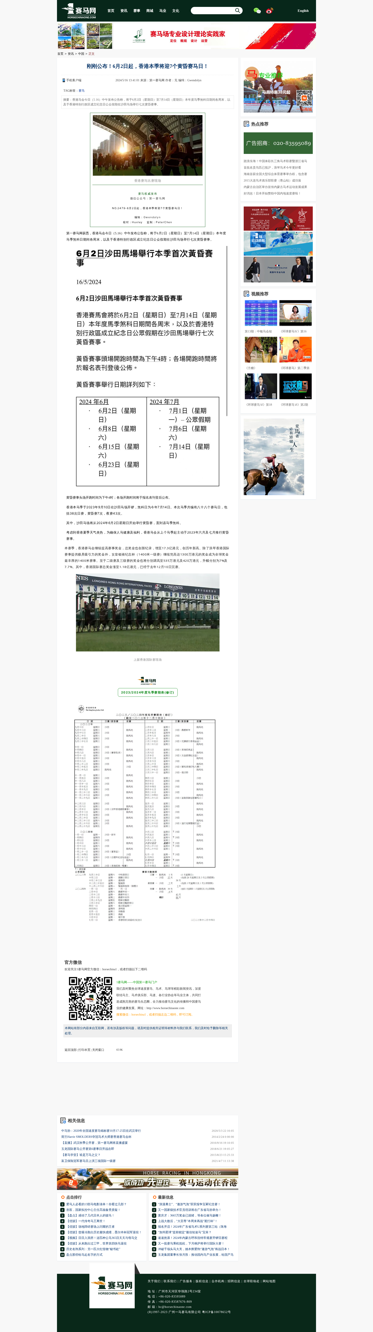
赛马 (82, 90)
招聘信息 (234, 1281)
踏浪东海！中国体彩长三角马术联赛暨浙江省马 (275, 161)
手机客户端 (73, 80)
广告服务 (186, 1281)
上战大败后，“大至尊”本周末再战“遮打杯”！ (188, 1221)
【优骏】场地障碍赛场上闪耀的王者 (90, 1226)
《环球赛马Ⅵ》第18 (258, 404)
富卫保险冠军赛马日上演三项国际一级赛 (88, 1161)
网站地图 (269, 1281)
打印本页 (84, 1050)
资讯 (123, 11)
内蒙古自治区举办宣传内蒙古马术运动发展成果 (275, 187)
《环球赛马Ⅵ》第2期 (293, 404)
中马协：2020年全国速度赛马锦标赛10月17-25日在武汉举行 (101, 1130)
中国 (81, 53)
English (303, 11)
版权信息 (202, 1281)
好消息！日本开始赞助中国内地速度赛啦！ (272, 193)
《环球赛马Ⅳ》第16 (293, 331)
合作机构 (218, 1281)
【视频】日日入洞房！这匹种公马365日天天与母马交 (101, 1238)
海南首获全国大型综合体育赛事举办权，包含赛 (275, 174)
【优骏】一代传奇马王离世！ (86, 1221)
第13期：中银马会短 (258, 331)
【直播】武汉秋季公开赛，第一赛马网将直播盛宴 (94, 1142)
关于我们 (154, 1281)
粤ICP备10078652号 (216, 1312)
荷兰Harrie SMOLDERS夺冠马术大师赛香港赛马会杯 (96, 1136)
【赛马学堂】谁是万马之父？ (81, 1155)
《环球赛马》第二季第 (294, 368)
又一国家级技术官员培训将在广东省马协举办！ (189, 1209)
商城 (149, 11)
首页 (110, 11)
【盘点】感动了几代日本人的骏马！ (90, 1215)
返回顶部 (71, 1050)
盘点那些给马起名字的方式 (84, 1254)
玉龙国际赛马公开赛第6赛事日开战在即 (87, 1148)
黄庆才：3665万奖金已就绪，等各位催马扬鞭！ (189, 1215)
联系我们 (170, 1281)
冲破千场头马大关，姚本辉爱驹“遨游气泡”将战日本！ (194, 1249)
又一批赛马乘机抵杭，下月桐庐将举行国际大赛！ (191, 1243)
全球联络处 (251, 1281)
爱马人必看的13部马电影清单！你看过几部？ (96, 1204)
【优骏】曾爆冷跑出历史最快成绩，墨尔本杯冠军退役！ (104, 1232)
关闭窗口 (98, 1050)
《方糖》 (251, 368)
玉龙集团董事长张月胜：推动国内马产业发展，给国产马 (196, 1254)
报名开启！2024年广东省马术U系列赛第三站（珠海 (192, 1226)
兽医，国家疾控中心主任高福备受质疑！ (93, 1209)
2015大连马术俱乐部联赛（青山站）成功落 (272, 180)
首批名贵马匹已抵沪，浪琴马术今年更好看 (272, 167)
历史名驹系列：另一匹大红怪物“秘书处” (93, 1249)
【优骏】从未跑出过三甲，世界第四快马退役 (96, 1243)
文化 (175, 11)
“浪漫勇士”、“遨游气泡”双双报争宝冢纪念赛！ (189, 1204)
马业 (162, 11)
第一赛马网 (156, 80)
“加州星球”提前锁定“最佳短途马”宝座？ (185, 1232)
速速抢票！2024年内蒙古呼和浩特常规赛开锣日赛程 (193, 1238)
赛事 (136, 11)
